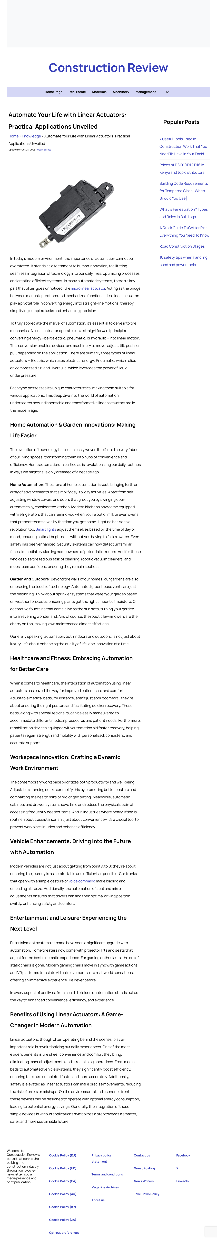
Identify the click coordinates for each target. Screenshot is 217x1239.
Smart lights (46, 529)
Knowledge (31, 136)
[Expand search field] (167, 92)
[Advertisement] (108, 23)
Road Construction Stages (182, 246)
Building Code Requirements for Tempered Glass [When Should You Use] (184, 191)
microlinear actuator (88, 288)
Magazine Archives (105, 1187)
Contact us (142, 1155)
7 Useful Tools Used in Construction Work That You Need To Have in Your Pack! (183, 146)
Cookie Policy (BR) (62, 1207)
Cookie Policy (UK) (62, 1168)
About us (98, 1200)
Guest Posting (144, 1168)
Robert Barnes (43, 149)
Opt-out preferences (64, 1233)
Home (13, 136)
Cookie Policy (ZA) (62, 1220)
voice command (82, 881)
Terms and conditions (107, 1174)
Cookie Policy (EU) (62, 1155)
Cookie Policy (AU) (62, 1194)
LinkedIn (182, 1181)
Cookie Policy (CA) (62, 1181)
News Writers (144, 1181)
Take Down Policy (146, 1194)
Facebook (183, 1155)
